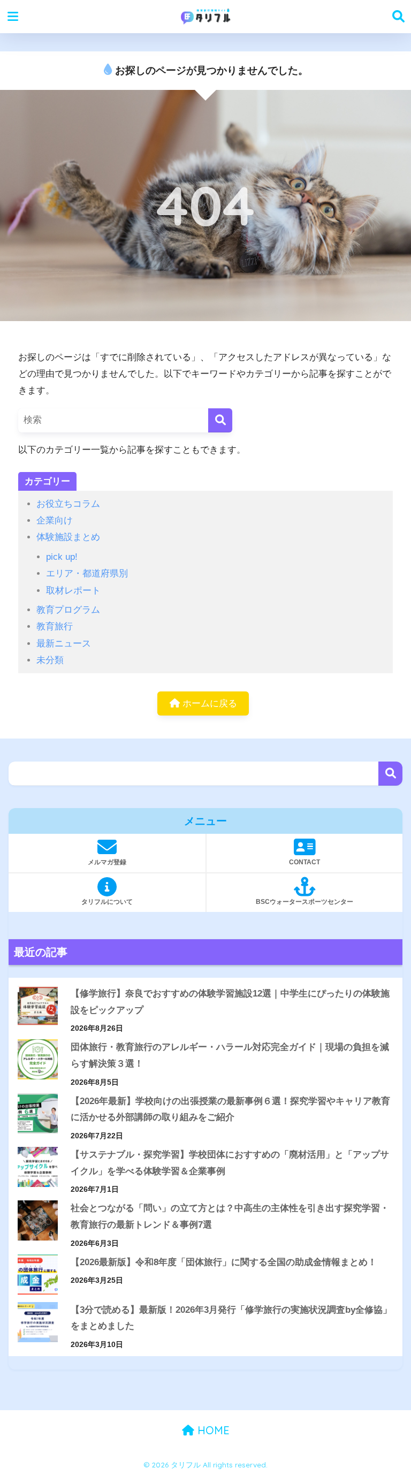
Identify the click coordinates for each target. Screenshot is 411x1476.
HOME (212, 1430)
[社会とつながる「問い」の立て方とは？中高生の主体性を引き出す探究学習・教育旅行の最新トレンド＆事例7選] (38, 1220)
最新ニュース (63, 643)
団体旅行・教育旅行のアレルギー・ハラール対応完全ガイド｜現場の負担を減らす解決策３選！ (230, 1055)
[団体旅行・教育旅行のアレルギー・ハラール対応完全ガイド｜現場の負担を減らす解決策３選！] (38, 1059)
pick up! (62, 557)
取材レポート (73, 590)
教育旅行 (54, 626)
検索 (390, 774)
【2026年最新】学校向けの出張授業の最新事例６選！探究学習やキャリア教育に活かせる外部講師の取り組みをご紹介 (230, 1109)
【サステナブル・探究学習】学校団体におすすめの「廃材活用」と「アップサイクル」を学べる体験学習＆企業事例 (230, 1163)
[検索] (220, 420)
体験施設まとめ (68, 537)
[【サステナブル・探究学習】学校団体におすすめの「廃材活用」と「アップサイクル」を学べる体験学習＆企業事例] (38, 1167)
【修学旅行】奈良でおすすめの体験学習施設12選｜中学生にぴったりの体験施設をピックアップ (230, 1001)
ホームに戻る (208, 703)
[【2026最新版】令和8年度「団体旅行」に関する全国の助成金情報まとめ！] (38, 1274)
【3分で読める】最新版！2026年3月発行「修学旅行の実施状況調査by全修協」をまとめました (231, 1318)
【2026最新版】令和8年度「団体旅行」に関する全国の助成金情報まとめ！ (224, 1262)
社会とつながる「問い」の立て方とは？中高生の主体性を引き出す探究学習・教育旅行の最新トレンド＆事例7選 (230, 1216)
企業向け (54, 520)
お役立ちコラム (68, 504)
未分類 (50, 660)
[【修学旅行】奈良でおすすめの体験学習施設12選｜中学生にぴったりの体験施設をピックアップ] (38, 1006)
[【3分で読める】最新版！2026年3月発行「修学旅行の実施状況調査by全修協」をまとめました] (38, 1322)
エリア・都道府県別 (87, 573)
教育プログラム (68, 610)
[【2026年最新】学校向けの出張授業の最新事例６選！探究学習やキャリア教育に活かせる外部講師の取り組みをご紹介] (38, 1113)
